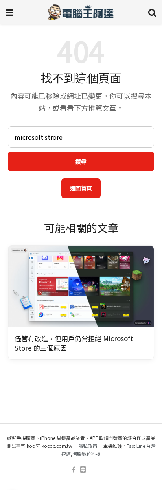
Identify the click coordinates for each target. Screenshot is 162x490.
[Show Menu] (9, 12)
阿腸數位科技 (86, 453)
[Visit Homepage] (81, 12)
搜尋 (81, 161)
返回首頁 (81, 188)
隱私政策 (87, 445)
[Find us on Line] (83, 470)
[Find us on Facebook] (73, 470)
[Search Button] (152, 12)
